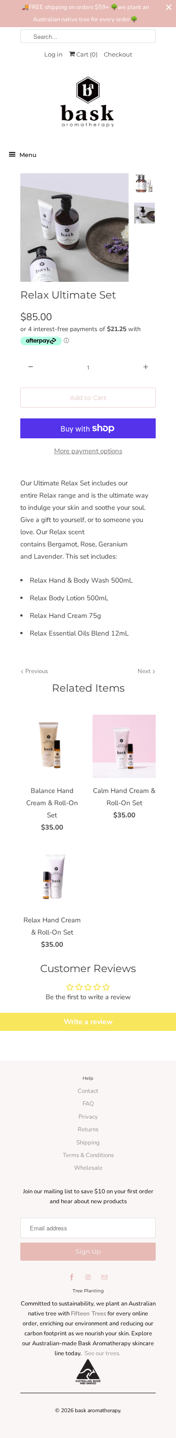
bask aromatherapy (97, 1410)
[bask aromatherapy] (88, 104)
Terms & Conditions (88, 1155)
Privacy (88, 1117)
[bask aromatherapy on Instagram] (88, 1277)
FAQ (88, 1104)
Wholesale (88, 1168)
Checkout (118, 54)
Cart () (86, 54)
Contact (88, 1091)
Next (145, 671)
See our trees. (102, 1353)
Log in (53, 54)
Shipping (88, 1143)
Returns (88, 1129)
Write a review (88, 1022)
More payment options (88, 451)
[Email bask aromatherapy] (104, 1277)
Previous (36, 671)
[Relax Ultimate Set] (74, 227)
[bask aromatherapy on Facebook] (72, 1277)
